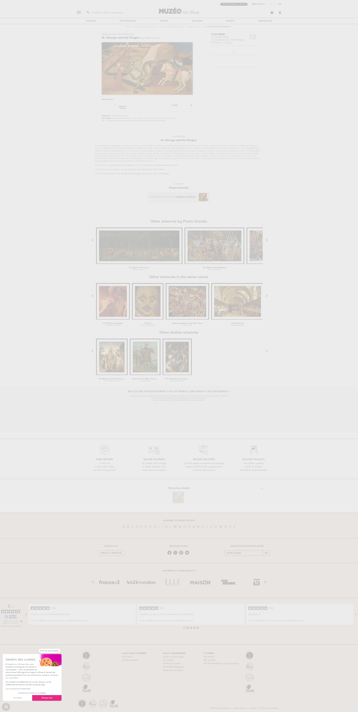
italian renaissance (165, 165)
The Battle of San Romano (214, 269)
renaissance (130, 165)
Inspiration (265, 21)
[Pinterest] (182, 554)
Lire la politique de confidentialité (18, 689)
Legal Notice (239, 708)
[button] (6, 707)
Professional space (234, 4)
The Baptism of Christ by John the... (111, 380)
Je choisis (17, 698)
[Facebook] (170, 554)
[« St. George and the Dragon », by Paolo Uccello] (178, 497)
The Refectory (237, 324)
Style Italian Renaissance (172, 27)
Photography (128, 21)
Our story (127, 657)
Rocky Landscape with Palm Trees (187, 324)
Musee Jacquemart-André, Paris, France (147, 169)
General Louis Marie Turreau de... (145, 380)
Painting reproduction (145, 27)
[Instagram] (176, 554)
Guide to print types (173, 657)
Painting (91, 21)
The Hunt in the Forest (139, 269)
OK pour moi (47, 698)
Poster (164, 21)
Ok (266, 553)
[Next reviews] (356, 614)
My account (210, 660)
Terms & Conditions (220, 708)
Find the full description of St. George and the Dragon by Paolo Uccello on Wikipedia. (132, 174)
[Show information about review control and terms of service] (21, 621)
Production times (172, 663)
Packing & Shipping (173, 667)
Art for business (130, 660)
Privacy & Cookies (269, 708)
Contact (253, 708)
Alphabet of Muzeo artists (179, 520)
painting (112, 165)
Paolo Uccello (194, 27)
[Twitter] (188, 554)
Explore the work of (173, 197)
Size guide (168, 660)
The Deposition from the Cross (177, 380)
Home (128, 27)
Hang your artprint (173, 670)
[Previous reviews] (26, 614)
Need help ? (259, 4)
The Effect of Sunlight (113, 324)
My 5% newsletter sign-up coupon (221, 663)
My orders (209, 657)
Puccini (147, 324)
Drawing (197, 21)
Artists (230, 21)
